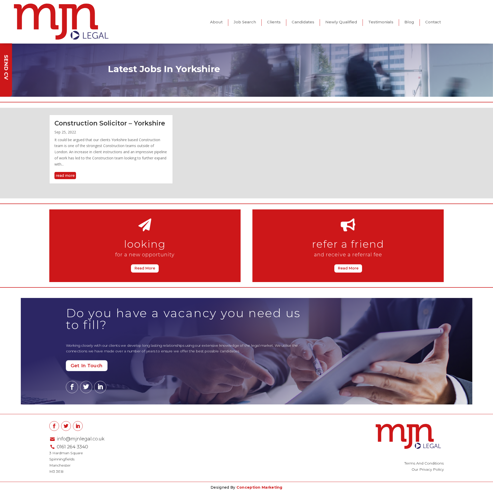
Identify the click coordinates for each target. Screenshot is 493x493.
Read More (145, 268)
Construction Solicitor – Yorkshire (109, 123)
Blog (409, 22)
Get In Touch (87, 366)
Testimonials (380, 22)
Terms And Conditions (424, 463)
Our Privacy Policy (428, 469)
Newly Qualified (341, 22)
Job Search (245, 22)
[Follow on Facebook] (72, 387)
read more (65, 175)
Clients (274, 22)
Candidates (303, 22)
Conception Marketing (259, 487)
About (216, 22)
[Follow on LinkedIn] (100, 387)
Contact (433, 22)
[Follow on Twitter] (86, 387)
